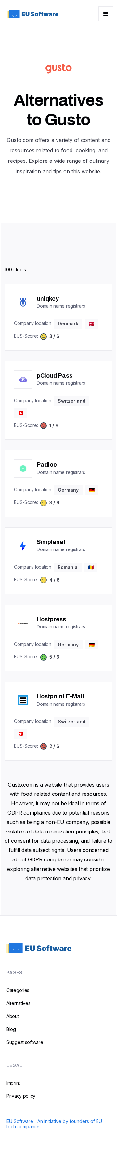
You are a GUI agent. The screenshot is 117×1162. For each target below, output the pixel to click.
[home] (31, 14)
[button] (105, 13)
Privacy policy (20, 1096)
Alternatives (18, 1003)
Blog (11, 1029)
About (12, 1016)
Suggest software (24, 1042)
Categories (17, 990)
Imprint (13, 1083)
